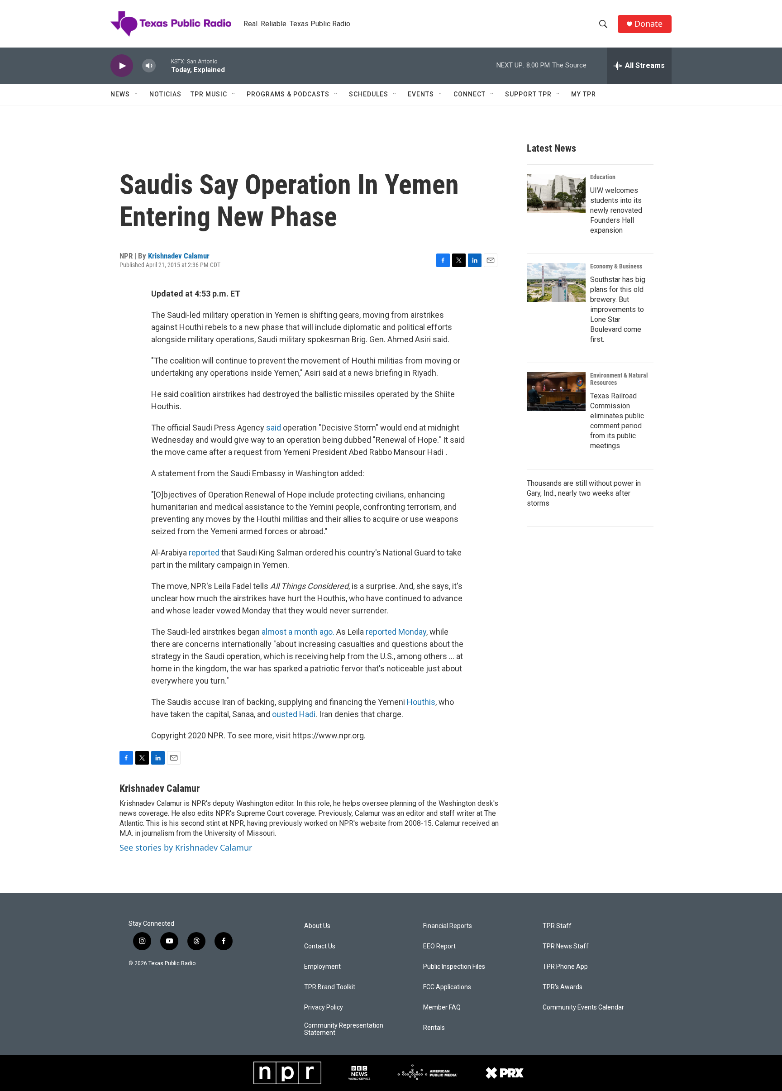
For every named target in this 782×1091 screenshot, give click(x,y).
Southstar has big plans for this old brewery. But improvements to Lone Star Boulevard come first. (617, 309)
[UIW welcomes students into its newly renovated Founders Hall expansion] (556, 193)
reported (204, 552)
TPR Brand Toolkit (329, 987)
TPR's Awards (562, 987)
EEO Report (439, 946)
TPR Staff (557, 926)
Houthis (421, 702)
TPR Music (209, 94)
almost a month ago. (298, 631)
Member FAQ (442, 1007)
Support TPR (528, 94)
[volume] (149, 66)
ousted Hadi (293, 714)
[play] (121, 66)
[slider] (163, 65)
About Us (317, 926)
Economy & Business (616, 266)
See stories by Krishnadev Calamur (185, 847)
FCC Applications (447, 987)
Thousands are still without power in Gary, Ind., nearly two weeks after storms (584, 493)
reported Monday (396, 631)
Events (421, 94)
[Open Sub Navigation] (136, 94)
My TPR (583, 94)
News (120, 94)
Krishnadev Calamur (179, 255)
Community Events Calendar (583, 1007)
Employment (322, 966)
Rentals (434, 1027)
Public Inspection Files (454, 966)
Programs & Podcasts (288, 94)
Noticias (165, 94)
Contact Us (319, 946)
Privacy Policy (323, 1007)
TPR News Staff (566, 946)
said (273, 427)
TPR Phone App (565, 966)
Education (602, 177)
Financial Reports (447, 926)
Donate (648, 24)
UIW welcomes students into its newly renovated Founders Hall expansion (616, 210)
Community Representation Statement (343, 1029)
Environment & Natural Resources (619, 379)
